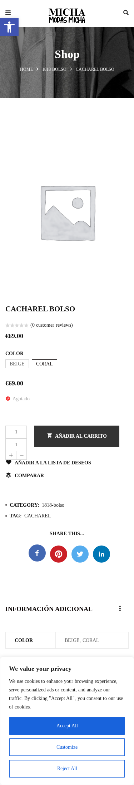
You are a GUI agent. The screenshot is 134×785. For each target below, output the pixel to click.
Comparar (29, 475)
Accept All (67, 725)
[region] (67, 721)
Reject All (67, 768)
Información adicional (49, 608)
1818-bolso (54, 69)
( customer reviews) (51, 325)
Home (26, 69)
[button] (9, 27)
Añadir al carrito (81, 436)
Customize (67, 747)
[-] (21, 455)
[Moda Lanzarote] (67, 13)
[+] (10, 455)
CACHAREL (37, 515)
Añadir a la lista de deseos (53, 462)
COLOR (14, 353)
